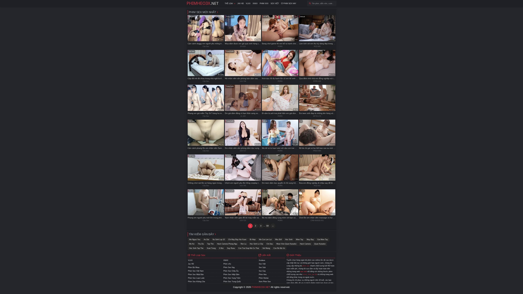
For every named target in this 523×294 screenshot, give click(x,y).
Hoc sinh (288, 239)
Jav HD (240, 3)
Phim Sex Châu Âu (230, 271)
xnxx (305, 274)
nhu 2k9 (278, 239)
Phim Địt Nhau (193, 267)
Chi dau (270, 244)
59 (267, 226)
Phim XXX (264, 3)
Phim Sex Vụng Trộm (231, 278)
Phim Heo (263, 274)
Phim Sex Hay (289, 3)
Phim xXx (227, 264)
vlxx (309, 274)
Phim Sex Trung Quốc (232, 282)
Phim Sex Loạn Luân (196, 278)
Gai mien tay (322, 239)
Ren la (243, 244)
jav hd (314, 274)
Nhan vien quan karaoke (286, 244)
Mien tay (299, 239)
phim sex (306, 266)
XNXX (255, 3)
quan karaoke (320, 244)
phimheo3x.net (261, 287)
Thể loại (229, 3)
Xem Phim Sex (265, 282)
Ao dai (206, 239)
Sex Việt (275, 3)
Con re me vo (279, 248)
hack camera (305, 244)
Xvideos (262, 260)
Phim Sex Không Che (196, 282)
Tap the (210, 244)
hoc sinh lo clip (256, 244)
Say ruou (231, 248)
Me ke (191, 244)
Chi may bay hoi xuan (237, 239)
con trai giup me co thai (248, 248)
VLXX (248, 3)
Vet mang (266, 248)
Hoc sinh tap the (196, 248)
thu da (201, 244)
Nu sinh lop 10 (219, 239)
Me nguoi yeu (194, 239)
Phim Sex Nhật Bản (196, 274)
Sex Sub (262, 267)
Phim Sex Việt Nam (196, 271)
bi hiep (253, 239)
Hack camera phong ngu (227, 244)
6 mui (221, 248)
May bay (310, 239)
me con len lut (265, 239)
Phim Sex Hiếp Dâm (231, 274)
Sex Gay (262, 271)
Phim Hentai (263, 278)
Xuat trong (211, 248)
